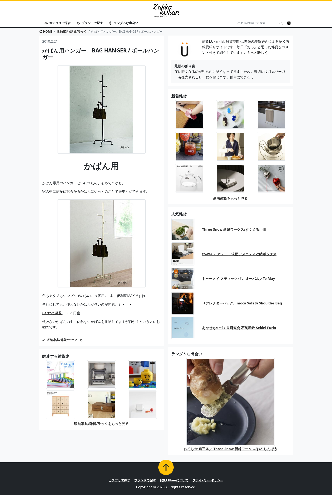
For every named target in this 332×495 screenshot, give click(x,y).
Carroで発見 (52, 313)
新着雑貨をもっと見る (230, 198)
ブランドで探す (92, 23)
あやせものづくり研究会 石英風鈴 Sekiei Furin (239, 327)
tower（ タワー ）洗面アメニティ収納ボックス (239, 254)
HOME (47, 31)
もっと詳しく (257, 52)
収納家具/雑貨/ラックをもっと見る (101, 423)
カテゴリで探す (60, 23)
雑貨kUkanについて (174, 480)
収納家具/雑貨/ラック (72, 31)
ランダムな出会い (126, 23)
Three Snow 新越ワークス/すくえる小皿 (234, 229)
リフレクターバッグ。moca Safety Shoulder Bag (242, 303)
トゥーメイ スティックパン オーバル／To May (238, 278)
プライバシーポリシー (208, 480)
